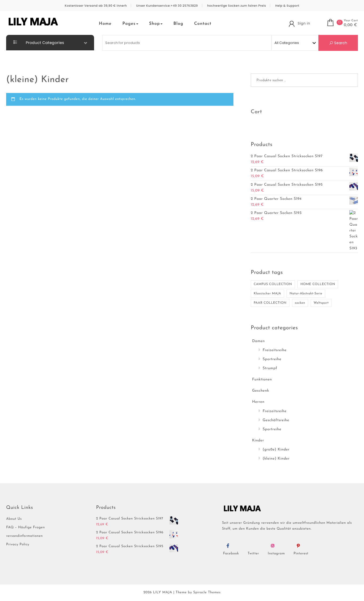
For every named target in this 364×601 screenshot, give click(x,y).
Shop (154, 24)
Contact (202, 24)
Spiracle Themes (207, 592)
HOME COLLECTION (317, 284)
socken (300, 302)
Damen (258, 341)
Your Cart (351, 20)
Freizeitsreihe (275, 350)
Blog (178, 24)
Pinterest (301, 553)
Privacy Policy (17, 544)
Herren (258, 402)
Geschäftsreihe (276, 420)
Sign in (304, 23)
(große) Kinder (276, 450)
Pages (128, 24)
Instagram (276, 553)
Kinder (258, 440)
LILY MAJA (162, 592)
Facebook (231, 553)
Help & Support (287, 5)
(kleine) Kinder (276, 459)
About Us (14, 519)
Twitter (253, 553)
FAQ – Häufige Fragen (25, 527)
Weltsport (321, 302)
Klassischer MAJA (267, 293)
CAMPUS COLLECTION (273, 284)
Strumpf (270, 368)
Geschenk (260, 391)
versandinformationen (24, 536)
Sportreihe (272, 359)
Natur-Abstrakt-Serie (305, 293)
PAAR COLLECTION (270, 302)
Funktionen (262, 379)
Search (340, 43)
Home (105, 24)
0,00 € (350, 25)
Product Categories (44, 42)
